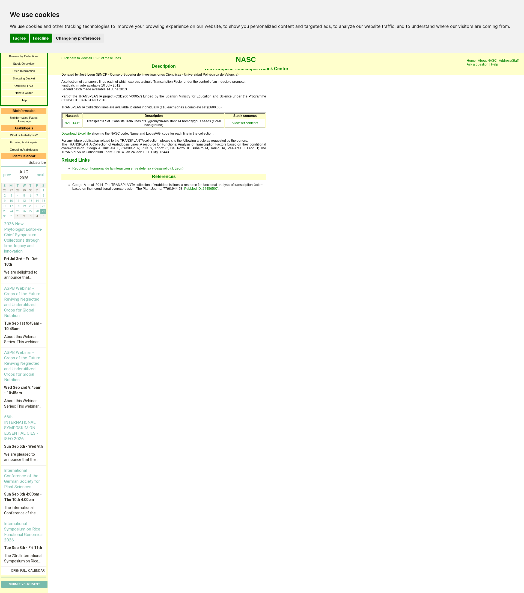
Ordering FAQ (23, 85)
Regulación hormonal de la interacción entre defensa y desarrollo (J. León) (127, 168)
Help (24, 100)
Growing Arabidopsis (23, 142)
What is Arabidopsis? (24, 135)
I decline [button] (41, 38)
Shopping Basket (24, 78)
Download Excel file (76, 133)
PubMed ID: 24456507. (201, 189)
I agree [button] (19, 38)
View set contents (245, 123)
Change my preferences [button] (78, 38)
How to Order (24, 92)
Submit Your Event (24, 584)
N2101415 (72, 123)
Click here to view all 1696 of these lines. (91, 58)
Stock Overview (23, 63)
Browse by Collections (23, 56)
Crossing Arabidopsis (24, 149)
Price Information (24, 71)
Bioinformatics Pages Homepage (24, 119)
